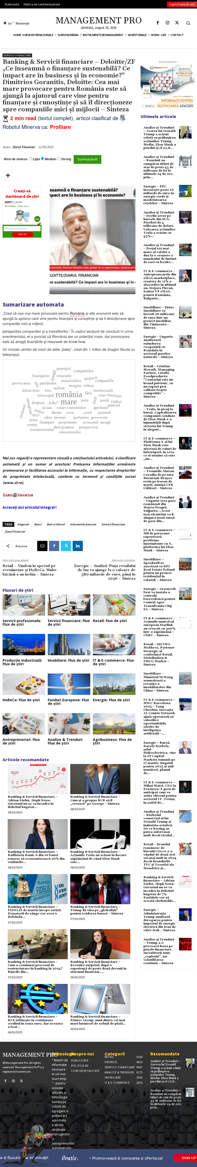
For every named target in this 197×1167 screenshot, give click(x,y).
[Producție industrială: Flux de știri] (24, 644)
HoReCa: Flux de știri (21, 699)
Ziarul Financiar (23, 147)
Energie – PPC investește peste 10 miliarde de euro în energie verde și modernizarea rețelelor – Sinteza (158, 195)
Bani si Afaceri (56, 524)
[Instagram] (167, 22)
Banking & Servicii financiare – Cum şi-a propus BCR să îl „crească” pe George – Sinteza (95, 800)
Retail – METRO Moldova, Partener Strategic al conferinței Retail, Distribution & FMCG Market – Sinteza (158, 654)
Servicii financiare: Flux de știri (69, 622)
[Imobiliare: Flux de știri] (69, 644)
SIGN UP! (22, 235)
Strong (66, 159)
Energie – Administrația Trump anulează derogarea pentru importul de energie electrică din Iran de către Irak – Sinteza (159, 920)
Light (36, 159)
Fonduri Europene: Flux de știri (68, 701)
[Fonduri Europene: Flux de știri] (69, 684)
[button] (188, 22)
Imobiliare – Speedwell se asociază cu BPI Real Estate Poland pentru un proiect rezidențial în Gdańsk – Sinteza (159, 570)
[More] (8, 175)
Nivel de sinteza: (16, 159)
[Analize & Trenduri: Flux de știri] (69, 723)
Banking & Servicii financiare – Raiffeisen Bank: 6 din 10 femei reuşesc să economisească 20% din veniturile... (36, 857)
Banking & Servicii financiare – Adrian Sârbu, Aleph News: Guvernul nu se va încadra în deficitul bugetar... (33, 802)
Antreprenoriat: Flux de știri (21, 741)
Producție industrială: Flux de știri (22, 662)
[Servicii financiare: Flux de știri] (69, 605)
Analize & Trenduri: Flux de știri (65, 741)
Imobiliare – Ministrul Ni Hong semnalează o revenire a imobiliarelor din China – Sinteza (158, 682)
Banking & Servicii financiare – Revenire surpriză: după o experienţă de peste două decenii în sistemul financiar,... (98, 967)
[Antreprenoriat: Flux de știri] (24, 723)
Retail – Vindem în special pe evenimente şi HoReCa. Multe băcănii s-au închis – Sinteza (30, 570)
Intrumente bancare (83, 524)
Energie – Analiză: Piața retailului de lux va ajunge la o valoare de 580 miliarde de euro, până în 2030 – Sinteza (104, 572)
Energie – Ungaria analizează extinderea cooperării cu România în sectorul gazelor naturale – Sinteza (158, 347)
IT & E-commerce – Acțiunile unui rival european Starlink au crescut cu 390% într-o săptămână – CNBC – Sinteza (159, 626)
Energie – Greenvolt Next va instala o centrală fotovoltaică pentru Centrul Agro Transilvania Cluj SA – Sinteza (159, 599)
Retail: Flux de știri (110, 620)
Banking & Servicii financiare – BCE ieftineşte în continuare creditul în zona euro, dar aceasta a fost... (35, 1022)
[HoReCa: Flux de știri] (24, 684)
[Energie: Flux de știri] (114, 684)
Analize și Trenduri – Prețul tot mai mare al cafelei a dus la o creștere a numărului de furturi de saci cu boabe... (159, 253)
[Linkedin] (78, 546)
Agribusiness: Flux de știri (112, 741)
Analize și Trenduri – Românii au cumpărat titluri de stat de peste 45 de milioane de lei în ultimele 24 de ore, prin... (158, 167)
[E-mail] (42, 546)
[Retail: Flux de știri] (114, 605)
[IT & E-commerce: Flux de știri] (114, 644)
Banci (38, 524)
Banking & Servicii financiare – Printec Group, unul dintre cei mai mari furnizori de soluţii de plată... (98, 1020)
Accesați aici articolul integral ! (29, 507)
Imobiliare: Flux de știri (68, 660)
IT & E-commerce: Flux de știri (113, 662)
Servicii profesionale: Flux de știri (22, 622)
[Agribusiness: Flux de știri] (114, 723)
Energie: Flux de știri (111, 699)
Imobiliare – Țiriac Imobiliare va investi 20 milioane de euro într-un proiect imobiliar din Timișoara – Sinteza (158, 318)
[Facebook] (157, 22)
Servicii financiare (17, 55)
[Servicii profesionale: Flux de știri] (24, 605)
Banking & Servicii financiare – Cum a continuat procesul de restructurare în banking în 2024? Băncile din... (35, 967)
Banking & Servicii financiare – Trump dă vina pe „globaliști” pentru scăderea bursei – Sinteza (96, 910)
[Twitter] (176, 22)
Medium (50, 159)
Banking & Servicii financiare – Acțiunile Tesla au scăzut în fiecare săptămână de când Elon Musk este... (98, 857)
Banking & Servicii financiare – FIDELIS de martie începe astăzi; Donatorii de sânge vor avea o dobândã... (34, 912)
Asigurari (23, 524)
